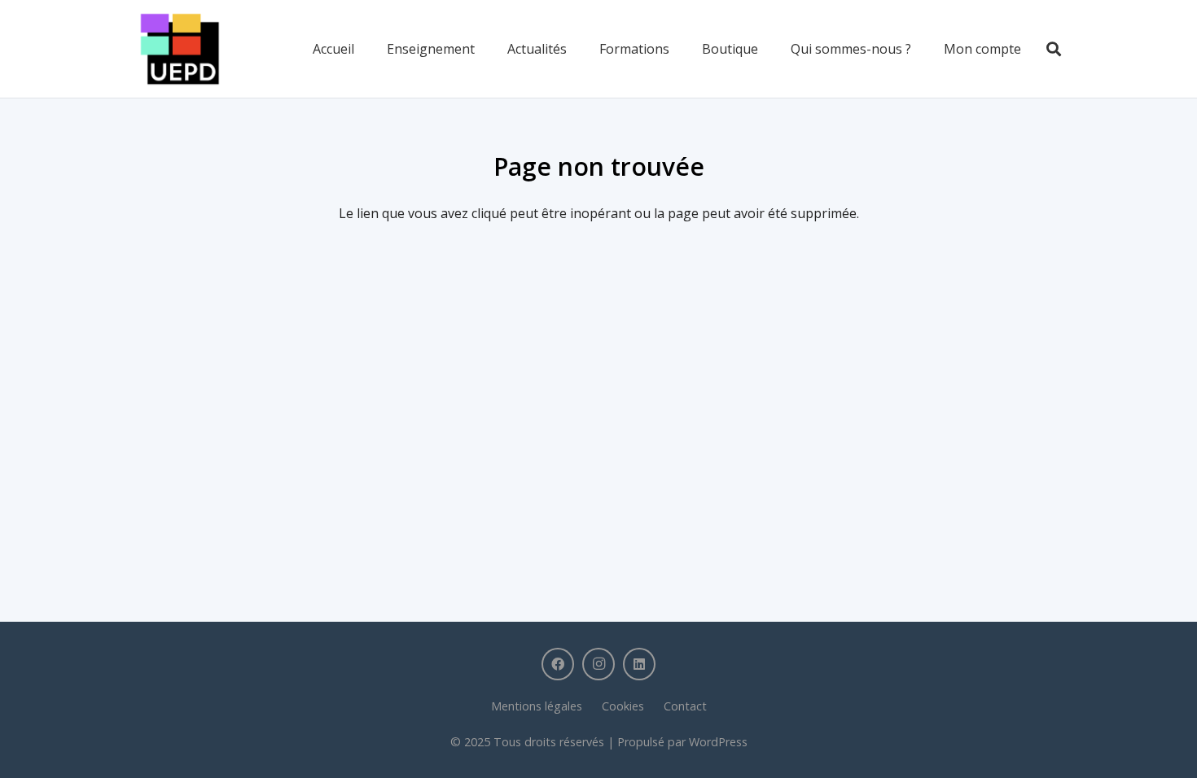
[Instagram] (598, 664)
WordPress (718, 742)
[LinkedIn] (639, 664)
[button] (1053, 49)
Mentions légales (536, 706)
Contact (685, 706)
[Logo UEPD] (180, 49)
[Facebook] (558, 664)
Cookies (623, 706)
